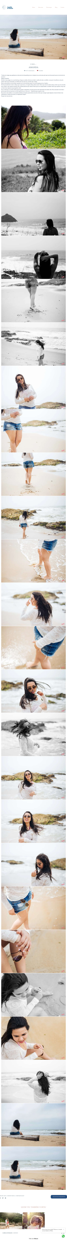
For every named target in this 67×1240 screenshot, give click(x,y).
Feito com (33, 1238)
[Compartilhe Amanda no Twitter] (2, 1198)
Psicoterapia (49, 7)
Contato (62, 7)
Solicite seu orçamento (59, 1196)
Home (33, 7)
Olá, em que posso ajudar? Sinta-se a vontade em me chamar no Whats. (52, 1230)
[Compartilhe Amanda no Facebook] (0, 1198)
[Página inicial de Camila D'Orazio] (8, 7)
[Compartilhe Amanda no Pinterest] (5, 1198)
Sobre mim (40, 7)
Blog (56, 7)
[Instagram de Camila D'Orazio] (63, 1233)
